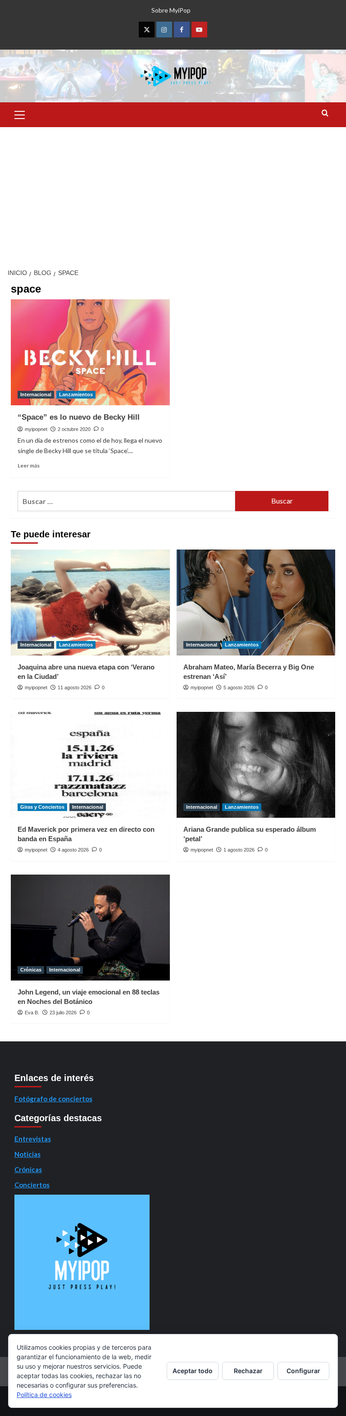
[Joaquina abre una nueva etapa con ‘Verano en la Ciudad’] (90, 602)
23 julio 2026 (63, 1012)
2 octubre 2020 (74, 429)
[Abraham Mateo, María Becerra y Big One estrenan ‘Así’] (256, 602)
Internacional (35, 394)
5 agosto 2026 (239, 687)
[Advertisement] (173, 195)
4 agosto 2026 (73, 849)
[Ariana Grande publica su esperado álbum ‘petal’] (256, 765)
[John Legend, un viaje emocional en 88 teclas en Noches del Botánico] (90, 928)
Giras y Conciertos (42, 807)
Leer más (29, 465)
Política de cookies (44, 1394)
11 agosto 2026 (74, 687)
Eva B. (32, 1012)
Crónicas (30, 969)
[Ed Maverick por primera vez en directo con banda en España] (90, 765)
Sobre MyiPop (171, 10)
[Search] (325, 113)
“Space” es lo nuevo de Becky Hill (79, 417)
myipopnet (36, 429)
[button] (20, 113)
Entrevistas (32, 1139)
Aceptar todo (193, 1371)
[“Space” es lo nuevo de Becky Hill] (90, 352)
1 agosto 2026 (239, 849)
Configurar (303, 1371)
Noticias (27, 1154)
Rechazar (248, 1371)
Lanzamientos (76, 394)
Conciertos (32, 1185)
